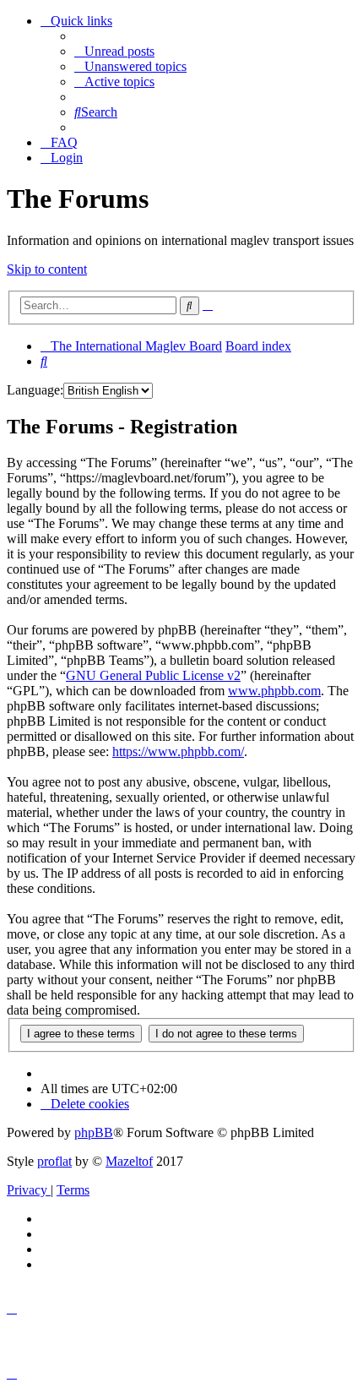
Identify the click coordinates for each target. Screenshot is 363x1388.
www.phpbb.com (274, 690)
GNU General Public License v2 (153, 675)
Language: (35, 390)
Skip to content (47, 269)
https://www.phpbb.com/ (178, 751)
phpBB (93, 1132)
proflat (54, 1161)
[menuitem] (114, 51)
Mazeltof (129, 1161)
